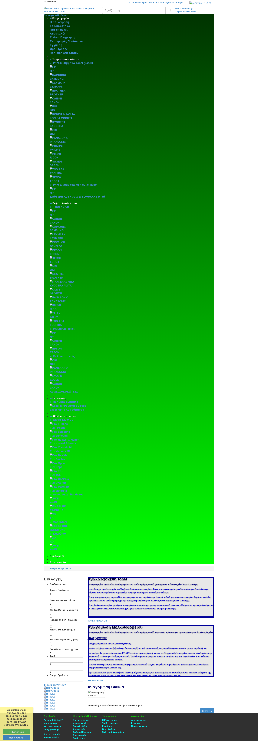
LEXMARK (56, 86)
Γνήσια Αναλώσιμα (64, 203)
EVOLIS (55, 380)
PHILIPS (55, 149)
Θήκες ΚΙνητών (63, 420)
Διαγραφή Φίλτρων (55, 684)
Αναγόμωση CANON (60, 568)
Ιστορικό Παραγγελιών (139, 725)
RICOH (54, 157)
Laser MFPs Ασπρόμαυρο (67, 410)
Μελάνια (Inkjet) (64, 329)
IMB (52, 110)
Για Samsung (59, 435)
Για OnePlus (58, 483)
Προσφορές (57, 556)
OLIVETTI (56, 293)
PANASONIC (58, 142)
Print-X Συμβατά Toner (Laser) (73, 63)
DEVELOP (56, 246)
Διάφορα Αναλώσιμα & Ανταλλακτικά (77, 197)
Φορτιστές (60, 522)
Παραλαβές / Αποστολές (59, 32)
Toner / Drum (61, 207)
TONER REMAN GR (97, 620)
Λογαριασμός (139, 720)
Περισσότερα (16, 737)
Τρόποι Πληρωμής (62, 37)
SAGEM (55, 165)
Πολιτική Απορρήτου (64, 53)
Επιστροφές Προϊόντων (66, 41)
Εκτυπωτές (59, 398)
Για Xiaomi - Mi (60, 451)
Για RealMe (57, 459)
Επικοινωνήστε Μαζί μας (64, 639)
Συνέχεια (207, 710)
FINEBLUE (56, 510)
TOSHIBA (56, 173)
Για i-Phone (57, 428)
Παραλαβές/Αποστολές (80, 728)
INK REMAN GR (95, 680)
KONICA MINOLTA (61, 118)
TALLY (54, 317)
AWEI (53, 502)
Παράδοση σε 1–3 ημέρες (63, 619)
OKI (52, 134)
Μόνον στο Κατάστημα (62, 629)
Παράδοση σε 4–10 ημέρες (64, 649)
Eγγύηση (56, 45)
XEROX (54, 181)
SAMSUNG (57, 79)
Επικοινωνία (58, 562)
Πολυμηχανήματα (65, 402)
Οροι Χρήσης (59, 49)
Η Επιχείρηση (59, 22)
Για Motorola (58, 491)
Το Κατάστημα (60, 26)
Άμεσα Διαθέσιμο (59, 590)
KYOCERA (56, 126)
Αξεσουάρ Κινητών (64, 416)
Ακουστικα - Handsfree (68, 494)
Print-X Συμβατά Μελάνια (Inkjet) (75, 185)
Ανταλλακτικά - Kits (64, 391)
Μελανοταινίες (64, 356)
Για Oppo (56, 467)
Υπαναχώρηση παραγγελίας (52, 735)
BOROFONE (57, 530)
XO (52, 518)
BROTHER (56, 94)
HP (52, 71)
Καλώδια (59, 533)
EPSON (54, 254)
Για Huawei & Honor (63, 443)
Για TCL (55, 475)
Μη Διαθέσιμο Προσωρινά (64, 609)
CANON (55, 102)
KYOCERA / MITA (61, 285)
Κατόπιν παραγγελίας (63, 600)
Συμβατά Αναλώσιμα (65, 59)
